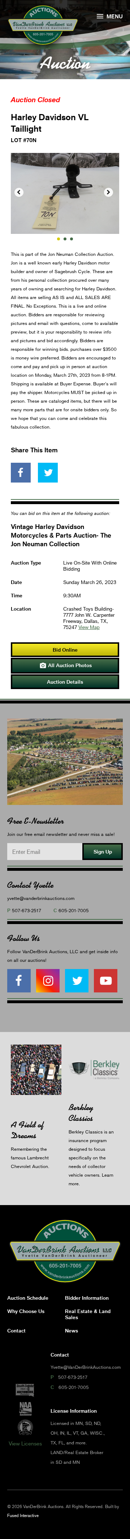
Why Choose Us (25, 1311)
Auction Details (65, 682)
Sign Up (103, 851)
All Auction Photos (65, 665)
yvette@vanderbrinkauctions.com (40, 898)
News (71, 1330)
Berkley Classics (81, 1112)
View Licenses (25, 1443)
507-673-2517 (26, 910)
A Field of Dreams (27, 1130)
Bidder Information (87, 1298)
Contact (16, 1330)
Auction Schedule (27, 1298)
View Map (89, 627)
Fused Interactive (23, 1515)
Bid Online (65, 650)
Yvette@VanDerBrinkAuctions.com (86, 1367)
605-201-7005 (73, 910)
